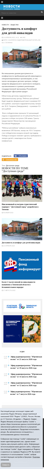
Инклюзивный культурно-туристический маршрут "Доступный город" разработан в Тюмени (20, 206)
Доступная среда (12, 165)
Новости (5, 25)
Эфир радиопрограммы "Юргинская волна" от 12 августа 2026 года (26, 384)
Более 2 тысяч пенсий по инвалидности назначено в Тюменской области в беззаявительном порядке (18, 284)
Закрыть (5, 465)
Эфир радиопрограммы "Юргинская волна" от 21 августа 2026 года (26, 358)
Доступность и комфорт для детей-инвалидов (21, 243)
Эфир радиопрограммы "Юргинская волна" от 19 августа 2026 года (26, 366)
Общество (14, 25)
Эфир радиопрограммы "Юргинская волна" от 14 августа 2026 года (26, 375)
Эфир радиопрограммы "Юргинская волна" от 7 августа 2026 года (26, 393)
